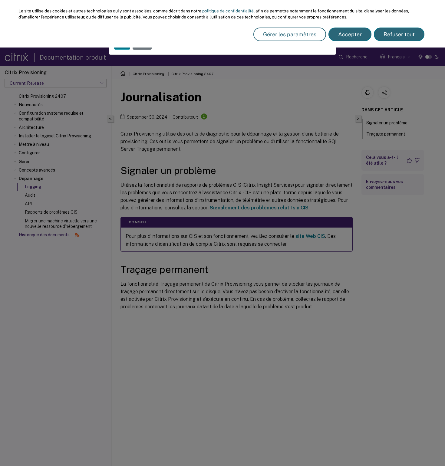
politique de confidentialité (228, 10)
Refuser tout (399, 34)
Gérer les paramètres (289, 34)
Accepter (350, 34)
